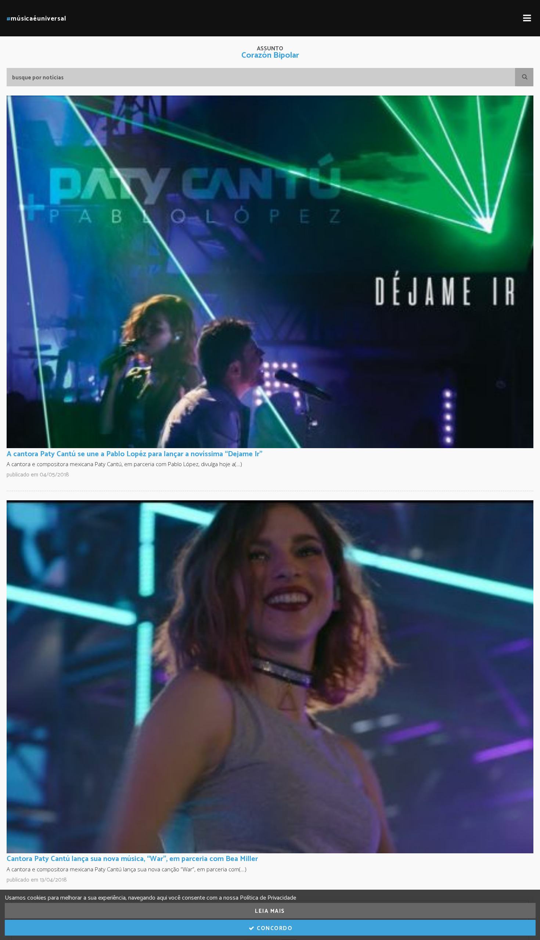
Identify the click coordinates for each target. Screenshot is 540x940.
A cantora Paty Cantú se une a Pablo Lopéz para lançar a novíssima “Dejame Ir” (134, 454)
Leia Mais (270, 911)
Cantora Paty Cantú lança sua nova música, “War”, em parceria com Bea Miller (132, 859)
